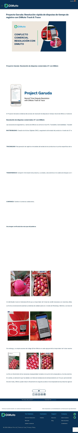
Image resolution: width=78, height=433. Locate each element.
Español (72, 1)
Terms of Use (22, 427)
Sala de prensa (64, 420)
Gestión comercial (29, 423)
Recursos (53, 417)
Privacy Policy (31, 427)
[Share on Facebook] (33, 394)
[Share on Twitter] (36, 394)
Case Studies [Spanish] (38, 399)
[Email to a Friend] (39, 394)
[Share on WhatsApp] (39, 391)
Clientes (42, 417)
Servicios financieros (30, 417)
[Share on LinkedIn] (44, 394)
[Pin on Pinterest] (42, 394)
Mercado (27, 420)
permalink (54, 399)
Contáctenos (64, 423)
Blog (52, 420)
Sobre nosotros (65, 417)
